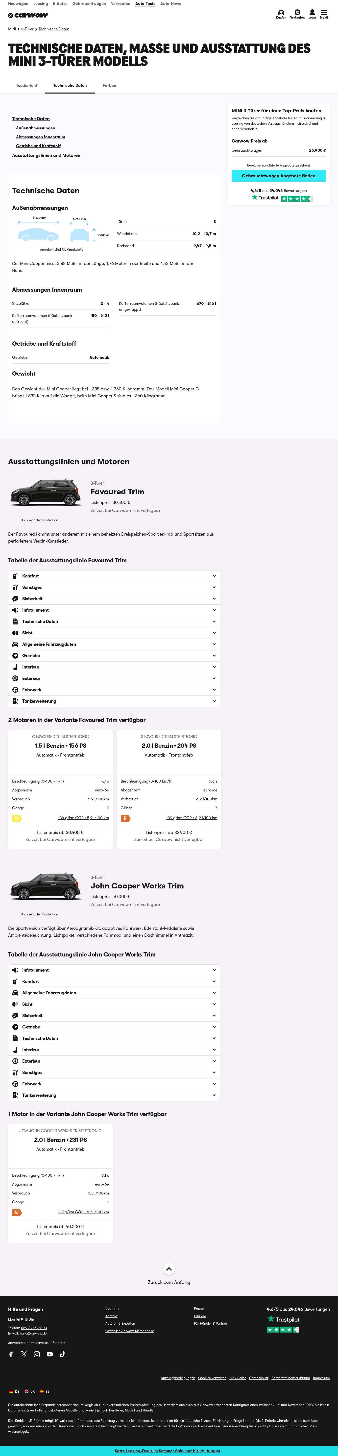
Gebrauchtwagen (89, 3)
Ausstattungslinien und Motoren (46, 155)
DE (17, 1391)
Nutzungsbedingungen (178, 1378)
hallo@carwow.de (33, 1333)
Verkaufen (120, 3)
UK (32, 1391)
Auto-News (170, 3)
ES (47, 1391)
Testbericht (26, 85)
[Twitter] (24, 1356)
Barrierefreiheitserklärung (290, 1378)
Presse (199, 1309)
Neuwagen (18, 3)
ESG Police (237, 1378)
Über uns (112, 1309)
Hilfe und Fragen (25, 1309)
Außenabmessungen (35, 128)
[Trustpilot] (279, 198)
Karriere (200, 1316)
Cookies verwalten (212, 1378)
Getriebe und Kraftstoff (38, 146)
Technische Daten (70, 85)
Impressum (321, 1378)
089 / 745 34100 (34, 1328)
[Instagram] (37, 1356)
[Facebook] (11, 1356)
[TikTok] (63, 1356)
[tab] (26, 86)
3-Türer (27, 29)
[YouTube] (50, 1356)
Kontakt (111, 1316)
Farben (109, 85)
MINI (12, 29)
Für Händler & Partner (210, 1323)
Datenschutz (258, 1378)
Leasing (40, 3)
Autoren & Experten (120, 1323)
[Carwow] (28, 15)
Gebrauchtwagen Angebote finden (278, 175)
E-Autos (60, 3)
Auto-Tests (145, 3)
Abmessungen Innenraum (40, 137)
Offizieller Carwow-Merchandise (129, 1331)
